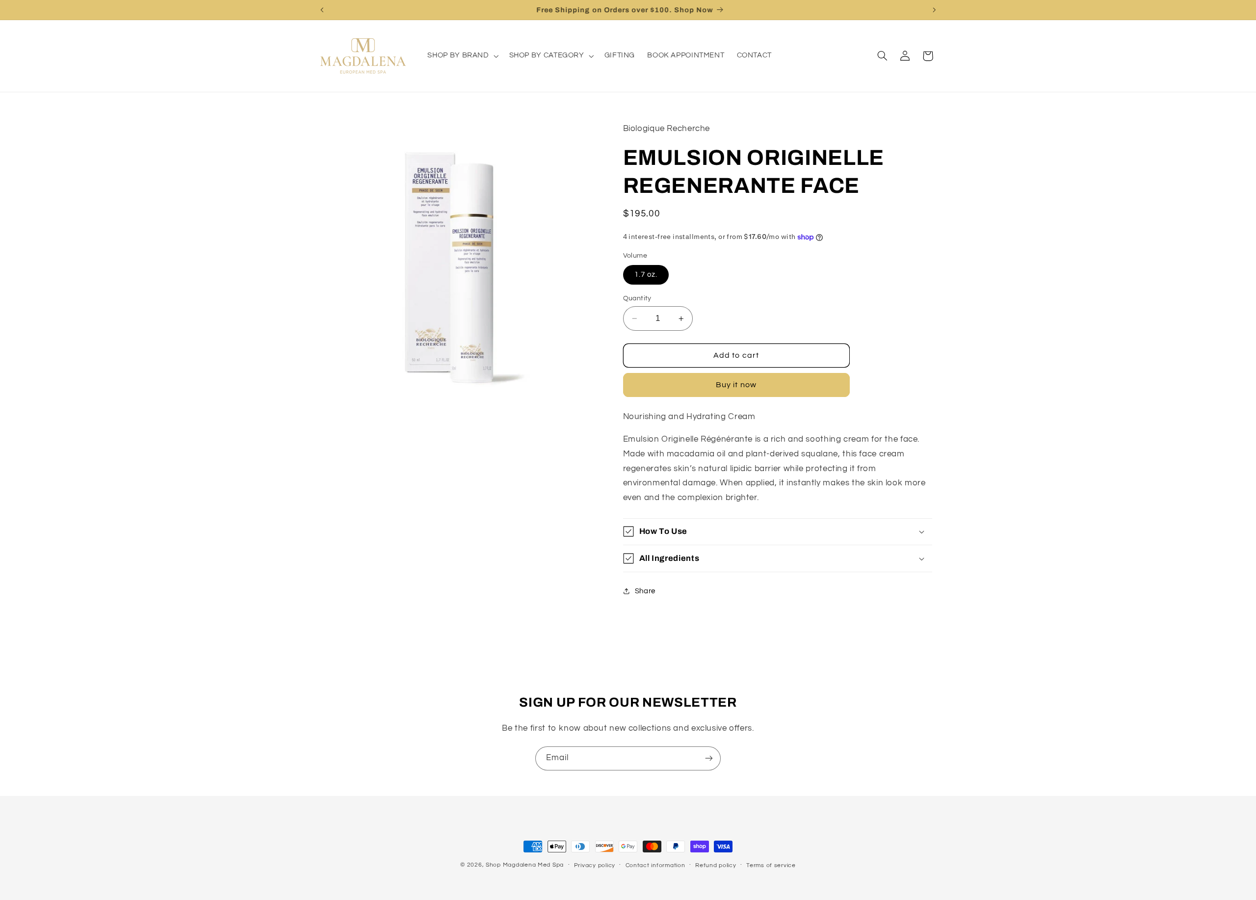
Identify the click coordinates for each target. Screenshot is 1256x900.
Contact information (655, 865)
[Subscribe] (709, 758)
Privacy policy (594, 865)
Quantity (637, 298)
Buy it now (736, 385)
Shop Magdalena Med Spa (525, 865)
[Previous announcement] (322, 10)
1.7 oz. (645, 274)
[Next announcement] (934, 10)
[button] (462, 56)
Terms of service (771, 865)
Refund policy (715, 865)
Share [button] (645, 591)
